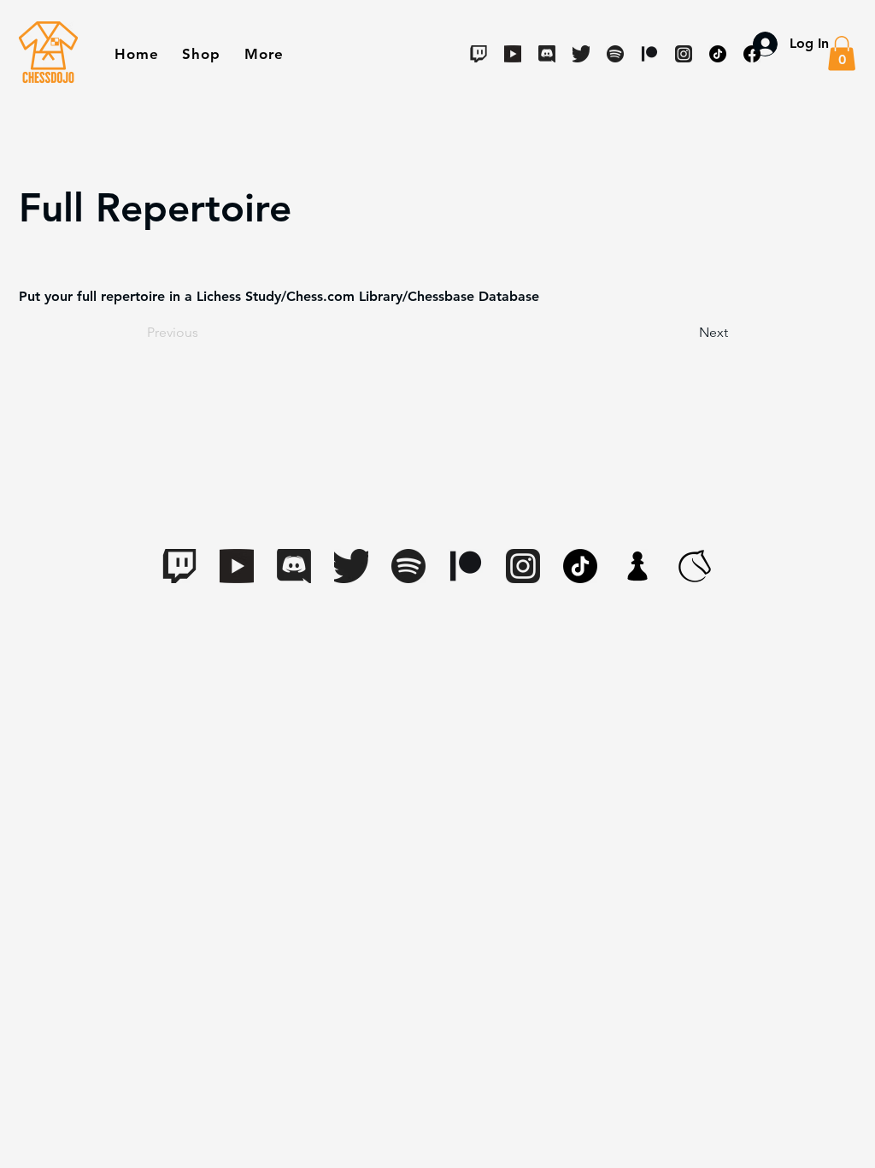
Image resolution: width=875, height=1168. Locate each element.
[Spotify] (615, 53)
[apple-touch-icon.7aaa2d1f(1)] (637, 566)
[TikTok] (580, 566)
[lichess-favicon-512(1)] (695, 566)
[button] (200, 54)
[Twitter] (581, 53)
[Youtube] (512, 53)
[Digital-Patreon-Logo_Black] (466, 566)
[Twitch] (478, 53)
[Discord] (546, 53)
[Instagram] (523, 566)
